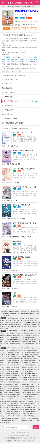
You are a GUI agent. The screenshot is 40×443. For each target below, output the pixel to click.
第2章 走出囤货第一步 (9, 118)
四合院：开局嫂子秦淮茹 (24, 324)
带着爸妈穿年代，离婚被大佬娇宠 (27, 386)
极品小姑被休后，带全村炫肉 (31, 326)
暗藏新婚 (6, 394)
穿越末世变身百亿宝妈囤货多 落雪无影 (10, 311)
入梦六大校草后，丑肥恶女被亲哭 (28, 365)
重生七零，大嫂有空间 (29, 333)
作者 (20, 433)
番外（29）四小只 (13, 288)
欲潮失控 (21, 409)
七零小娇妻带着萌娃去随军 (13, 365)
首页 (3, 6)
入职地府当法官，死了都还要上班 (10, 401)
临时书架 (30, 435)
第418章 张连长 (7, 97)
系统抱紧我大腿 (19, 241)
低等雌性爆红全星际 (18, 335)
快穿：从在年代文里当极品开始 (26, 337)
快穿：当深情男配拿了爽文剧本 (24, 223)
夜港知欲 (20, 350)
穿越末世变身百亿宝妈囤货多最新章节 (30, 313)
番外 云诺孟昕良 (12, 307)
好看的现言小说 (5, 316)
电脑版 (7, 438)
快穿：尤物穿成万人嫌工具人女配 (15, 333)
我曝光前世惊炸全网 (26, 341)
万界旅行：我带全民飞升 (8, 352)
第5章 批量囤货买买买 (9, 105)
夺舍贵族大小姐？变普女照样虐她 (22, 405)
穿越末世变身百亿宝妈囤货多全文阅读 (30, 311)
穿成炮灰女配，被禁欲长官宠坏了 (21, 388)
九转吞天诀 (22, 322)
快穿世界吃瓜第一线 (23, 331)
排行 (27, 433)
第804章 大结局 (12, 270)
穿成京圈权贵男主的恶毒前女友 (21, 380)
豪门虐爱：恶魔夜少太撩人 (14, 382)
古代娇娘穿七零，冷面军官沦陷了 (16, 354)
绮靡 (14, 293)
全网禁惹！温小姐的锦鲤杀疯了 (26, 371)
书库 (12, 433)
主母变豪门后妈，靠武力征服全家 (10, 373)
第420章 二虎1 (7, 88)
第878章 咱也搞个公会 (24, 252)
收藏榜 (23, 435)
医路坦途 (22, 318)
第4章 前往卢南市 (8, 110)
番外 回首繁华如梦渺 (13, 164)
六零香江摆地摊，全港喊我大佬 (15, 399)
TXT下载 (33, 29)
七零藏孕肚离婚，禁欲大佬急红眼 (10, 386)
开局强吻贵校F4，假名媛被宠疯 (21, 358)
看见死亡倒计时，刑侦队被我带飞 (20, 360)
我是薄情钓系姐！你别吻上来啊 (9, 375)
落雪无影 (23, 14)
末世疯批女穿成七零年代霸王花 (16, 343)
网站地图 (26, 438)
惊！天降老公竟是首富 (12, 331)
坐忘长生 (4, 326)
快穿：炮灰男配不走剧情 (12, 337)
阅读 (6, 29)
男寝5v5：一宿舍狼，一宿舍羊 (24, 132)
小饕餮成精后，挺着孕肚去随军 (24, 397)
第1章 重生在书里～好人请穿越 (12, 123)
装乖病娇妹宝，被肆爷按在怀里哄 (15, 348)
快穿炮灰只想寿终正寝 (21, 205)
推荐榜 (18, 435)
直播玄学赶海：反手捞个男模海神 (19, 377)
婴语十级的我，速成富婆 (20, 392)
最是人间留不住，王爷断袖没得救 (10, 322)
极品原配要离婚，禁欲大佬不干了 (10, 414)
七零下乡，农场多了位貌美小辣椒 (15, 363)
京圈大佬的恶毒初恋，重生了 (9, 369)
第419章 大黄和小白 (9, 92)
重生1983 (4, 324)
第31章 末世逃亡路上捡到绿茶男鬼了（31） (21, 237)
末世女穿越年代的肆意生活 (23, 150)
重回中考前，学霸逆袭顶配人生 (9, 350)
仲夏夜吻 (16, 384)
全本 (23, 433)
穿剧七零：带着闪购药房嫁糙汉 (26, 403)
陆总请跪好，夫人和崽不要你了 (26, 401)
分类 (16, 433)
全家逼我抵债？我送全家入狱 (28, 390)
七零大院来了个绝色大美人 (20, 367)
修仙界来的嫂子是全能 (21, 257)
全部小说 (13, 438)
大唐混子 (6, 328)
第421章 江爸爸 (7, 84)
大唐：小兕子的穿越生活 (12, 318)
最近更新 (19, 438)
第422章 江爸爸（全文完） (11, 79)
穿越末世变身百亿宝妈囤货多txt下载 (10, 313)
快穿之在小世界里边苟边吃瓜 (26, 339)
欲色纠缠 (4, 354)
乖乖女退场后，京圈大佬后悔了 (14, 411)
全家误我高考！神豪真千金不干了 (27, 356)
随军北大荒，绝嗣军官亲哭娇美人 (10, 403)
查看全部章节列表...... (20, 101)
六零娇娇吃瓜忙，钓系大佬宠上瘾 (10, 409)
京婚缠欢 (21, 373)
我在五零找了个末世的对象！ (27, 320)
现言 (9, 6)
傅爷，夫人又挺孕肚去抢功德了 (31, 416)
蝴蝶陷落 (26, 363)
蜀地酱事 (11, 380)
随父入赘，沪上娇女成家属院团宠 (10, 356)
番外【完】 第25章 (13, 182)
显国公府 (32, 318)
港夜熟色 (9, 360)
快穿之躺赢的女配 (14, 339)
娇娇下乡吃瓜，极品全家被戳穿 (16, 407)
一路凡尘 (27, 318)
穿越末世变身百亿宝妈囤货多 (24, 6)
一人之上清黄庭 (15, 320)
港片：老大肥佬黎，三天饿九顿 (15, 326)
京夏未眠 (30, 377)
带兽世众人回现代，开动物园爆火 (25, 369)
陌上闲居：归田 (19, 352)
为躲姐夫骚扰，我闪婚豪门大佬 (24, 275)
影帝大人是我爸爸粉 (12, 324)
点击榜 (13, 435)
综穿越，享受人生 (28, 335)
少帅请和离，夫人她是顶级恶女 (13, 390)
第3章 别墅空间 (7, 114)
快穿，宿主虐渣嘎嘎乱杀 (14, 341)
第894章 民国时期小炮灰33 (16, 218)
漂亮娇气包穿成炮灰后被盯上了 (15, 416)
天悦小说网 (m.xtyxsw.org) (26, 440)
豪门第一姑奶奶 (14, 371)
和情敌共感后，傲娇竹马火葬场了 (27, 384)
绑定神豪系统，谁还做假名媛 (9, 397)
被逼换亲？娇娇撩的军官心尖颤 (29, 382)
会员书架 (33, 438)
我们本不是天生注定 (24, 414)
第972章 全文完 (12, 200)
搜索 (36, 427)
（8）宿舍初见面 (12, 146)
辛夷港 (4, 411)
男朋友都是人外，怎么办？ (24, 375)
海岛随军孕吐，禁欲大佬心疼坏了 (18, 394)
